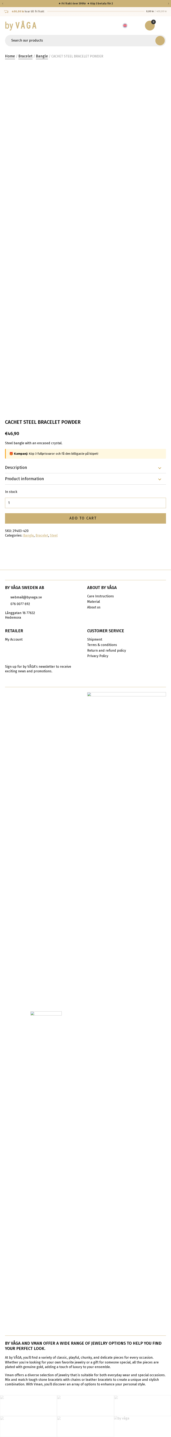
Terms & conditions (102, 645)
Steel (54, 535)
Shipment (94, 639)
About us (94, 607)
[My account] (138, 25)
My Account (14, 639)
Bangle (42, 56)
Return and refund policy (106, 650)
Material (93, 602)
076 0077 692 (20, 604)
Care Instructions (100, 596)
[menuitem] (127, 25)
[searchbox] (80, 41)
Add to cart (83, 518)
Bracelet (25, 56)
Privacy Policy (97, 656)
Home (10, 56)
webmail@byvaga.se (26, 597)
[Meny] (162, 25)
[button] (160, 40)
